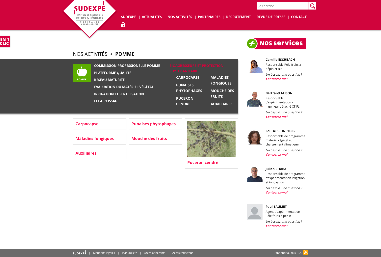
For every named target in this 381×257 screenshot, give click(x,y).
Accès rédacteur (182, 253)
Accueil (79, 253)
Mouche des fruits (149, 138)
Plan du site (129, 253)
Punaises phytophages (153, 124)
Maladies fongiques (94, 138)
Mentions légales (104, 253)
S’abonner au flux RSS (288, 253)
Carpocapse (187, 77)
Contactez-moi (276, 79)
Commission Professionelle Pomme (127, 66)
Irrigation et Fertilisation (119, 94)
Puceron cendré (202, 162)
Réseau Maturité (109, 80)
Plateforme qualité (112, 73)
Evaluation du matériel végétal (124, 87)
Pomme (124, 53)
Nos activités (90, 54)
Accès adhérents (154, 253)
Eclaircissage (106, 101)
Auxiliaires (222, 103)
